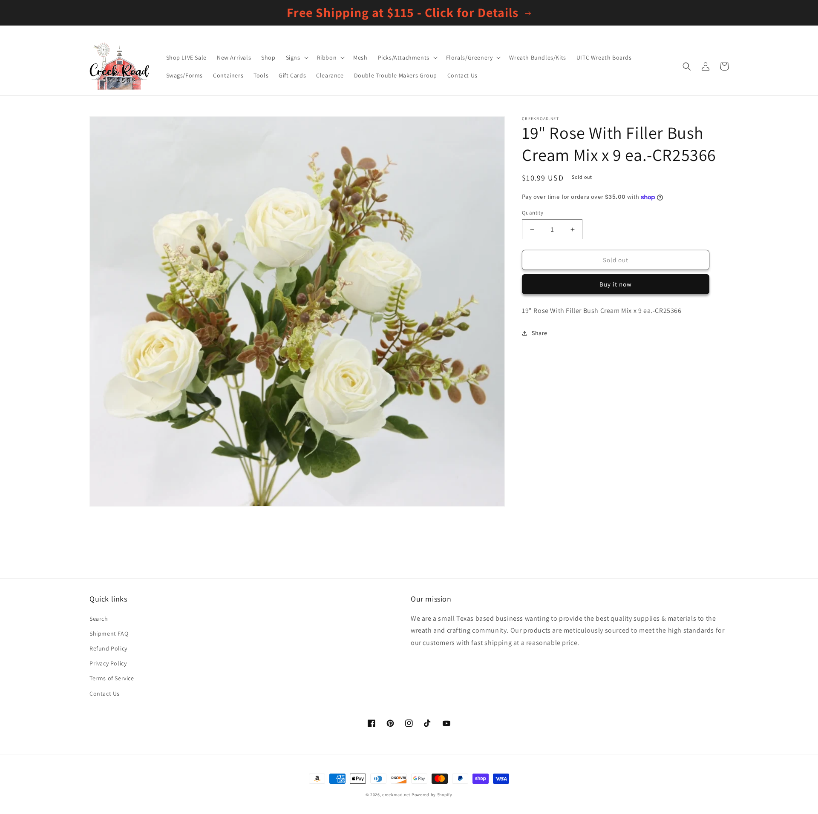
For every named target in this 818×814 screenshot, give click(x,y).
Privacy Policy (108, 663)
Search (98, 618)
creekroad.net (396, 794)
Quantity (532, 212)
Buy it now (615, 284)
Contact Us (104, 693)
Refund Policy (108, 648)
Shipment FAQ (108, 633)
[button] (296, 57)
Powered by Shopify (432, 794)
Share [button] (539, 333)
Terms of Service (111, 678)
